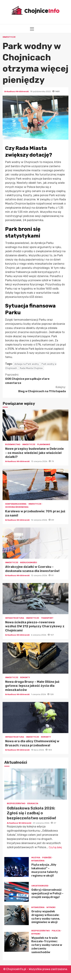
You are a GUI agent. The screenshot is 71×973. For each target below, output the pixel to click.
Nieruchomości (28, 563)
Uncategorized (39, 886)
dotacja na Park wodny (26, 364)
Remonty (25, 677)
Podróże (47, 858)
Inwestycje (9, 37)
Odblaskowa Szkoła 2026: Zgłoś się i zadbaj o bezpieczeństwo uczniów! (35, 784)
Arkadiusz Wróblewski (16, 91)
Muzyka (35, 858)
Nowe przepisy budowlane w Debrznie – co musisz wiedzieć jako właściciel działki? (35, 425)
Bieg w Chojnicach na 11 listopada (42, 389)
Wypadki (51, 907)
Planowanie (43, 444)
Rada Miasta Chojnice (31, 368)
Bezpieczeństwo (16, 803)
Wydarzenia (37, 861)
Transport (47, 618)
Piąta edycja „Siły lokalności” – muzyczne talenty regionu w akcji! (16, 867)
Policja (56, 931)
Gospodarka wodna (16, 504)
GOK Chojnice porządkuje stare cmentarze (27, 379)
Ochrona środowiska (16, 507)
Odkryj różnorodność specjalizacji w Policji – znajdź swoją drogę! (16, 892)
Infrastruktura (14, 618)
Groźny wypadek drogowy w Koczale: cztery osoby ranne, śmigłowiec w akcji (16, 915)
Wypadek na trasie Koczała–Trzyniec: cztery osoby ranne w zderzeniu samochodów (16, 942)
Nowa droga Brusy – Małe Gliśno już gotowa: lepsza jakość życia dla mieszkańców (35, 658)
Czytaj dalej (55, 847)
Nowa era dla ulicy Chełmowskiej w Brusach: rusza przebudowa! (35, 717)
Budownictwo (13, 444)
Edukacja (32, 803)
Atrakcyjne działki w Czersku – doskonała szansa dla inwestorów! (35, 543)
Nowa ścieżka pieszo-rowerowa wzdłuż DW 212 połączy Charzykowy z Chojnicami (35, 598)
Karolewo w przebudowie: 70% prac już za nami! (35, 484)
